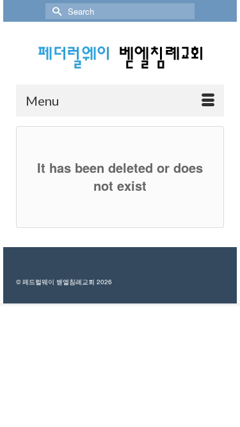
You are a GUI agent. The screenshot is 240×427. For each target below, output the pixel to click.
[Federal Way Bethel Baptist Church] (120, 57)
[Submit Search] (55, 11)
